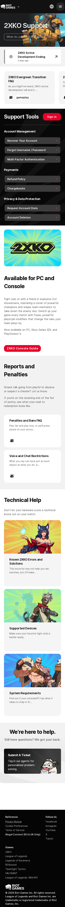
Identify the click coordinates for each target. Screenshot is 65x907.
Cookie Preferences (16, 825)
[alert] (32, 56)
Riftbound (10, 864)
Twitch (49, 838)
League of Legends (16, 856)
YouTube (51, 830)
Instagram (51, 825)
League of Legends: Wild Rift (21, 877)
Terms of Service (14, 830)
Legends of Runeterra (17, 860)
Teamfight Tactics (15, 869)
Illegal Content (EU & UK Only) (22, 834)
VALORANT (11, 873)
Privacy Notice (13, 821)
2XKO (8, 852)
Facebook (51, 821)
